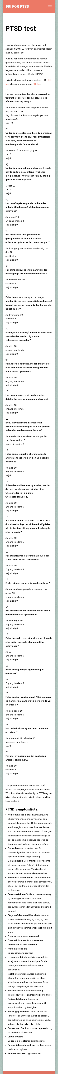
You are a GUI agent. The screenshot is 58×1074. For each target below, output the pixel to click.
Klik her (36, 84)
